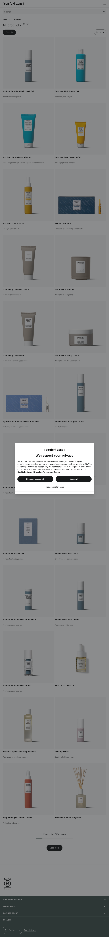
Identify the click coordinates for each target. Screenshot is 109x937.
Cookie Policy (23, 472)
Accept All (73, 479)
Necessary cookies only (35, 479)
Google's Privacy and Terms (47, 472)
